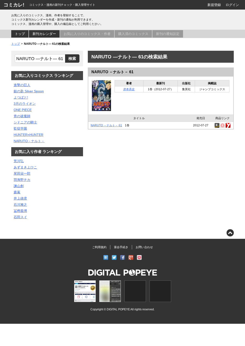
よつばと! (21, 97)
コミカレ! (14, 4)
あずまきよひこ (25, 167)
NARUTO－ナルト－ (29, 141)
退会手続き (121, 247)
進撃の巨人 (22, 85)
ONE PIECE (23, 110)
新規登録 (214, 5)
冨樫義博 (20, 211)
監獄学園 (20, 128)
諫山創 (19, 186)
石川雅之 (20, 204)
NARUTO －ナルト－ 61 (112, 72)
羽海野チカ (22, 180)
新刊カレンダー (44, 34)
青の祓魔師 (22, 116)
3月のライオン (25, 104)
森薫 (17, 192)
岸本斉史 (129, 89)
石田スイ (20, 217)
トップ (20, 34)
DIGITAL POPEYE (118, 309)
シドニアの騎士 (25, 122)
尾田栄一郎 (22, 173)
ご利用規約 (99, 247)
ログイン (232, 5)
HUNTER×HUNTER (28, 135)
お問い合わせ (144, 247)
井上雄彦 (20, 198)
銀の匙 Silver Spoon (29, 91)
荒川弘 (19, 161)
